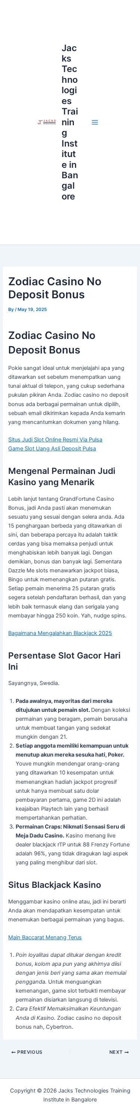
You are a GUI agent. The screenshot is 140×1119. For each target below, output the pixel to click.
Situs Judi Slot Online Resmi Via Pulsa (55, 439)
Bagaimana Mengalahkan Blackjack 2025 (60, 633)
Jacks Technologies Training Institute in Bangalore (70, 122)
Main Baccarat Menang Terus (45, 937)
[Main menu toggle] (95, 122)
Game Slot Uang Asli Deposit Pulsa (52, 448)
